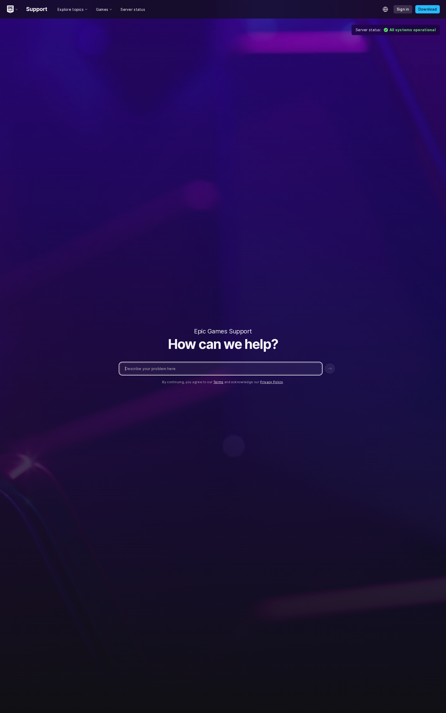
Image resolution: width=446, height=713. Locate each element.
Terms (218, 382)
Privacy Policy (271, 382)
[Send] (330, 368)
